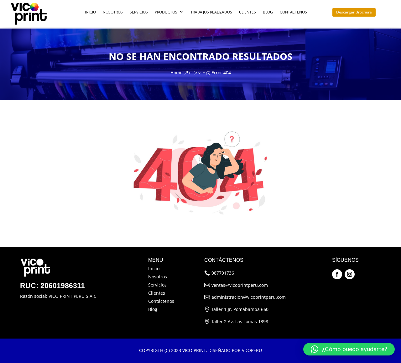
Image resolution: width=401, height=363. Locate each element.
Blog (268, 12)
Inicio (90, 12)
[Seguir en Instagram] (350, 274)
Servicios (139, 12)
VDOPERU (252, 350)
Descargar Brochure (354, 12)
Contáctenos (293, 12)
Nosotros (113, 12)
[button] (349, 349)
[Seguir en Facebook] (337, 274)
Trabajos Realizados (211, 12)
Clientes (247, 12)
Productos (166, 12)
